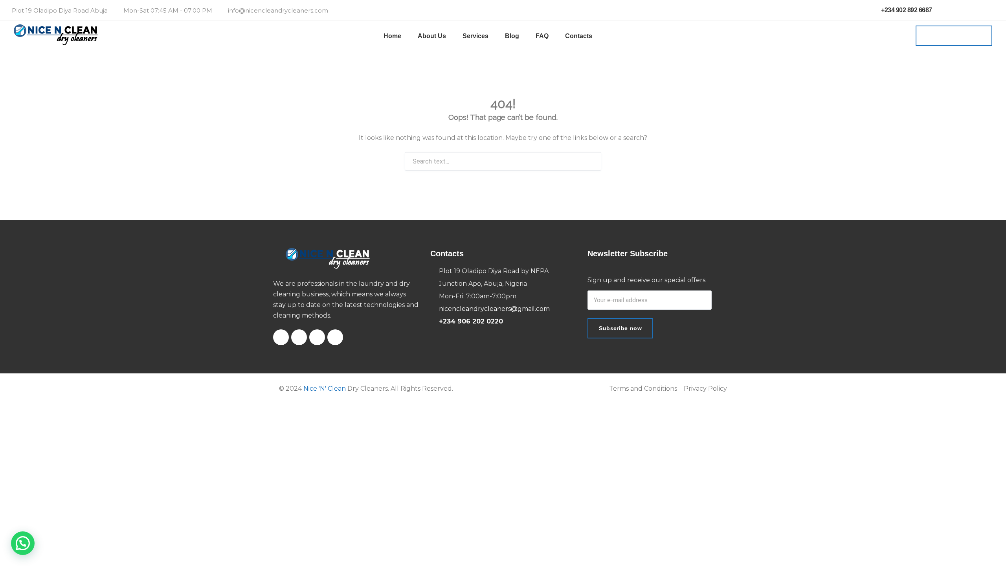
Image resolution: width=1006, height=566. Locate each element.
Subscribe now (620, 328)
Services (475, 36)
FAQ (542, 36)
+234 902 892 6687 (906, 10)
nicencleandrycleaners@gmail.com (494, 308)
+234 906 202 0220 (471, 321)
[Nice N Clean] (56, 35)
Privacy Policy (705, 388)
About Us (432, 36)
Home (392, 36)
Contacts (578, 36)
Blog (512, 36)
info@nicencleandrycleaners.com (278, 10)
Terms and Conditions (643, 388)
